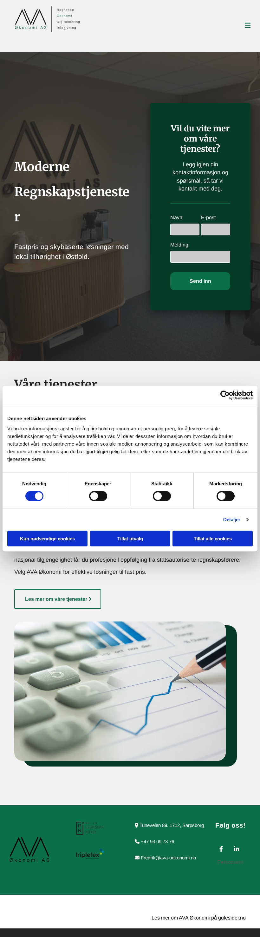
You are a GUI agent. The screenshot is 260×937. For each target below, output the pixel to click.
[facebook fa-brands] (221, 849)
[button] (57, 599)
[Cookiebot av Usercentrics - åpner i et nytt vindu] (225, 395)
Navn (176, 217)
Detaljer (232, 519)
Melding (179, 244)
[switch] (98, 496)
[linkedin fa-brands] (236, 849)
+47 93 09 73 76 (157, 841)
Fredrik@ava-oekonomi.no (169, 857)
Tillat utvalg (130, 538)
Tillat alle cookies (213, 538)
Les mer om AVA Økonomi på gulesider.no (199, 917)
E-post (208, 217)
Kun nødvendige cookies (47, 538)
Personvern (231, 862)
